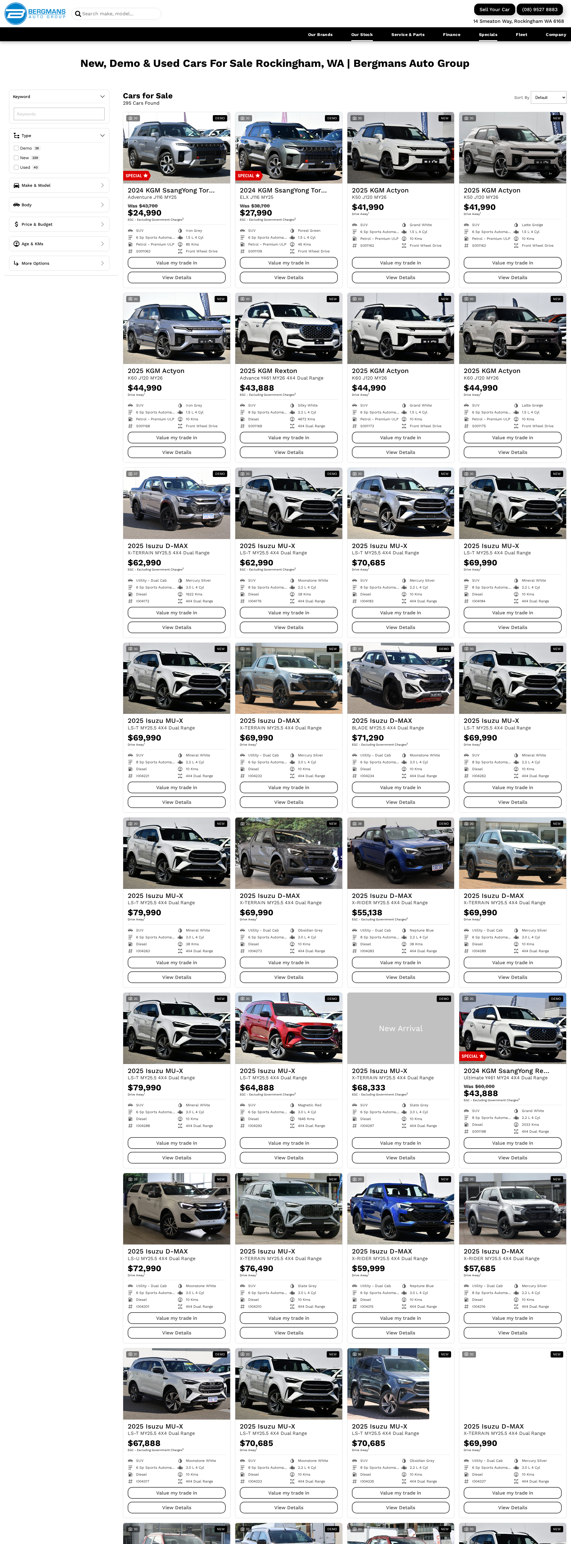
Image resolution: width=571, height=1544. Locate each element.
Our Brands (320, 34)
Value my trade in (176, 263)
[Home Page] (34, 13)
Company (556, 34)
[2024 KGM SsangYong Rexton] (512, 1028)
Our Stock (362, 34)
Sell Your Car (495, 9)
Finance (451, 34)
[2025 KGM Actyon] (400, 147)
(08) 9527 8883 (540, 9)
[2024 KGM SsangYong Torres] (176, 147)
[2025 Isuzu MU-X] (288, 503)
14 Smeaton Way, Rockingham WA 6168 (518, 21)
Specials (488, 34)
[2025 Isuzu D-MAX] (176, 503)
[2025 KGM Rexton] (288, 328)
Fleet (521, 34)
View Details (176, 277)
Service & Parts (407, 34)
